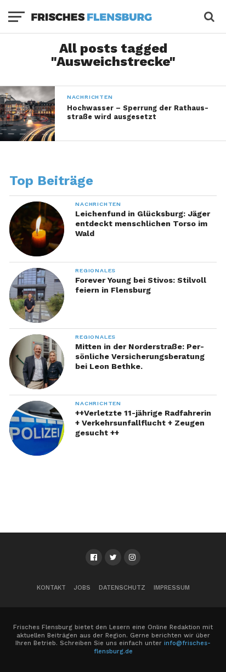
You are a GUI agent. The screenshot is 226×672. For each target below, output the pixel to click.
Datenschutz (122, 587)
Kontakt (51, 587)
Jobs (82, 587)
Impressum (172, 587)
